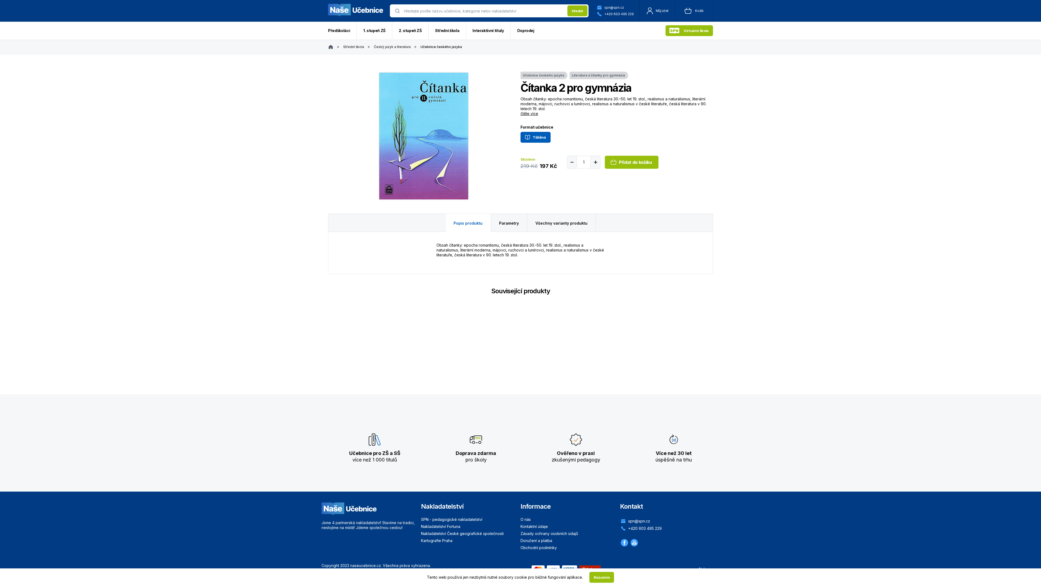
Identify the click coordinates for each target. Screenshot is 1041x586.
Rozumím (602, 577)
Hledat (577, 11)
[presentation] (484, 10)
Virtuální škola (696, 30)
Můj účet (662, 11)
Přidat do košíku (635, 162)
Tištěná (539, 137)
